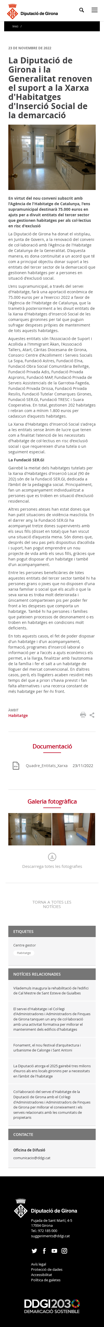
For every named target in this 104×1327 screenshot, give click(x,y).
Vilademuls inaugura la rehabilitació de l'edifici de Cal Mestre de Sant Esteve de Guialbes (50, 991)
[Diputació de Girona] (33, 10)
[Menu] (95, 11)
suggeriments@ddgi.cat (50, 1235)
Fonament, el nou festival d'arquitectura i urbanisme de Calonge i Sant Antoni (47, 1048)
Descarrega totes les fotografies (52, 866)
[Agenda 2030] (52, 1305)
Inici (15, 26)
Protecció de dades (46, 1269)
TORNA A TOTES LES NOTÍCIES (51, 904)
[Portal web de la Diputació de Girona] (46, 1206)
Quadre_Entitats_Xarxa (47, 765)
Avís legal (38, 1264)
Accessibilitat (41, 1274)
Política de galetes (45, 1279)
